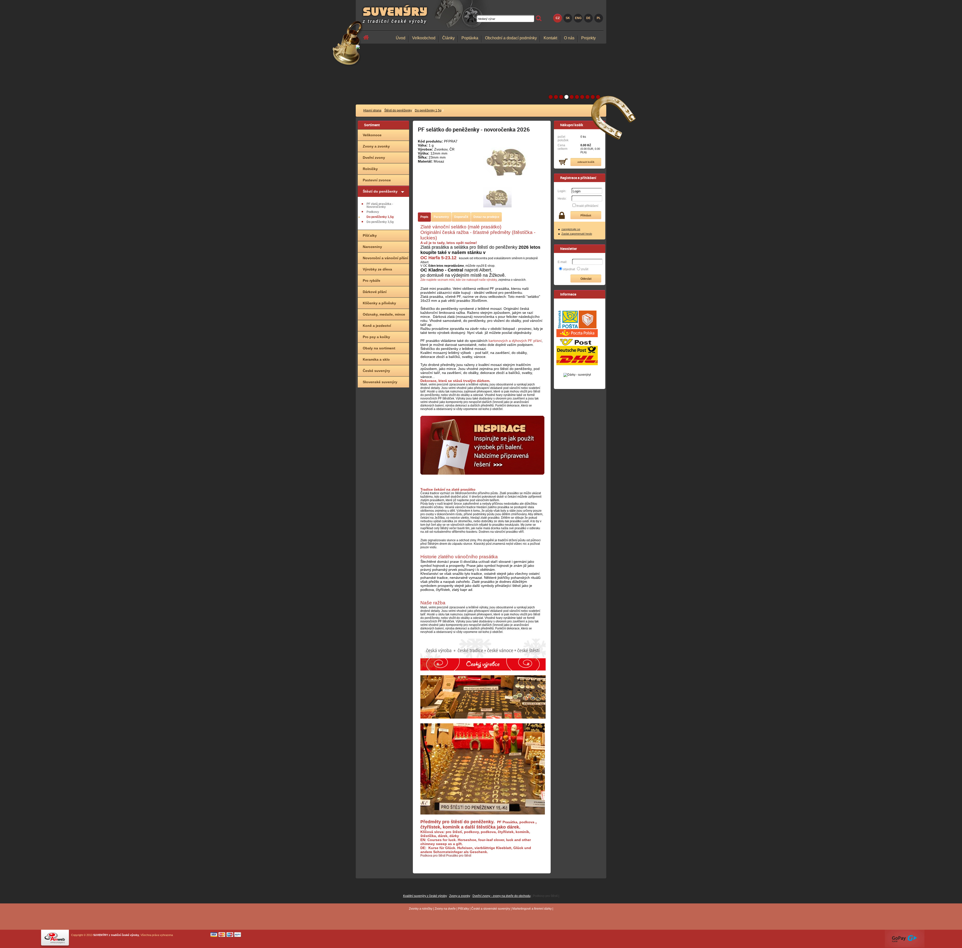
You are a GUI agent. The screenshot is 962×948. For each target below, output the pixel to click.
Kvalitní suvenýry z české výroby (425, 896)
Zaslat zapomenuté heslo (576, 233)
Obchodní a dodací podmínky (511, 38)
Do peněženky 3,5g (380, 221)
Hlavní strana (372, 110)
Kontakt (550, 38)
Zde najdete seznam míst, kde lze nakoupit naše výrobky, (459, 280)
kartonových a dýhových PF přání (515, 341)
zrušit (584, 269)
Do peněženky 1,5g (428, 110)
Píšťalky (370, 235)
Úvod (400, 38)
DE (588, 18)
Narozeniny (372, 247)
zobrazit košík (585, 162)
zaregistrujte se (570, 229)
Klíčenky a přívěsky (379, 303)
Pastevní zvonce (377, 180)
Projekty (588, 38)
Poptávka (469, 38)
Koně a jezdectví (377, 326)
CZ (558, 18)
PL (598, 18)
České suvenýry (376, 371)
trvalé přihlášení (587, 206)
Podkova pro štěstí (432, 855)
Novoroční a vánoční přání (385, 258)
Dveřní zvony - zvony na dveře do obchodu (501, 896)
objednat (569, 269)
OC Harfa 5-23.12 (438, 257)
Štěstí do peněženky (398, 110)
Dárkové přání (375, 292)
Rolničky (370, 169)
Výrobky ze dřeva (377, 269)
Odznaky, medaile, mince (384, 314)
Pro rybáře (371, 281)
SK (568, 18)
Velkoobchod (423, 38)
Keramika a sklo (376, 359)
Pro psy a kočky (376, 337)
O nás (569, 38)
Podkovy (373, 211)
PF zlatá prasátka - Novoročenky (380, 205)
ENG (578, 18)
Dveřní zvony (374, 158)
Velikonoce (372, 135)
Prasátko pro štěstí (458, 855)
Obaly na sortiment (379, 348)
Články (448, 38)
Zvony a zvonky (376, 146)
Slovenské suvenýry (380, 382)
